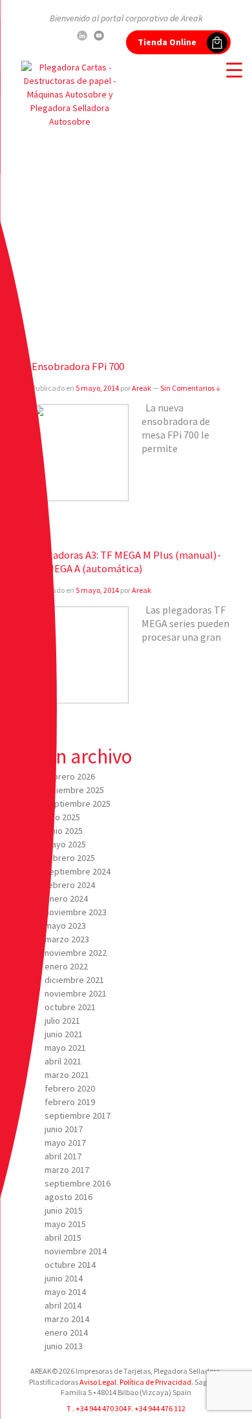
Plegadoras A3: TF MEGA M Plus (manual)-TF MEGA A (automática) (126, 561)
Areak (141, 388)
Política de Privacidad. (155, 1382)
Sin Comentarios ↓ (190, 388)
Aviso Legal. (98, 1382)
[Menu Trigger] (234, 69)
